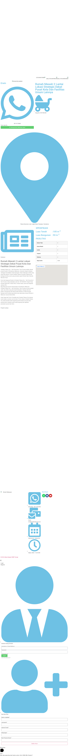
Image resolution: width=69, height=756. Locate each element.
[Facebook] (47, 495)
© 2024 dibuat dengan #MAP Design (9, 557)
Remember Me (5, 653)
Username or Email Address (7, 646)
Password (3, 650)
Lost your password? (5, 657)
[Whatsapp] (43, 495)
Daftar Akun (34, 743)
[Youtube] (50, 495)
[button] (37, 78)
